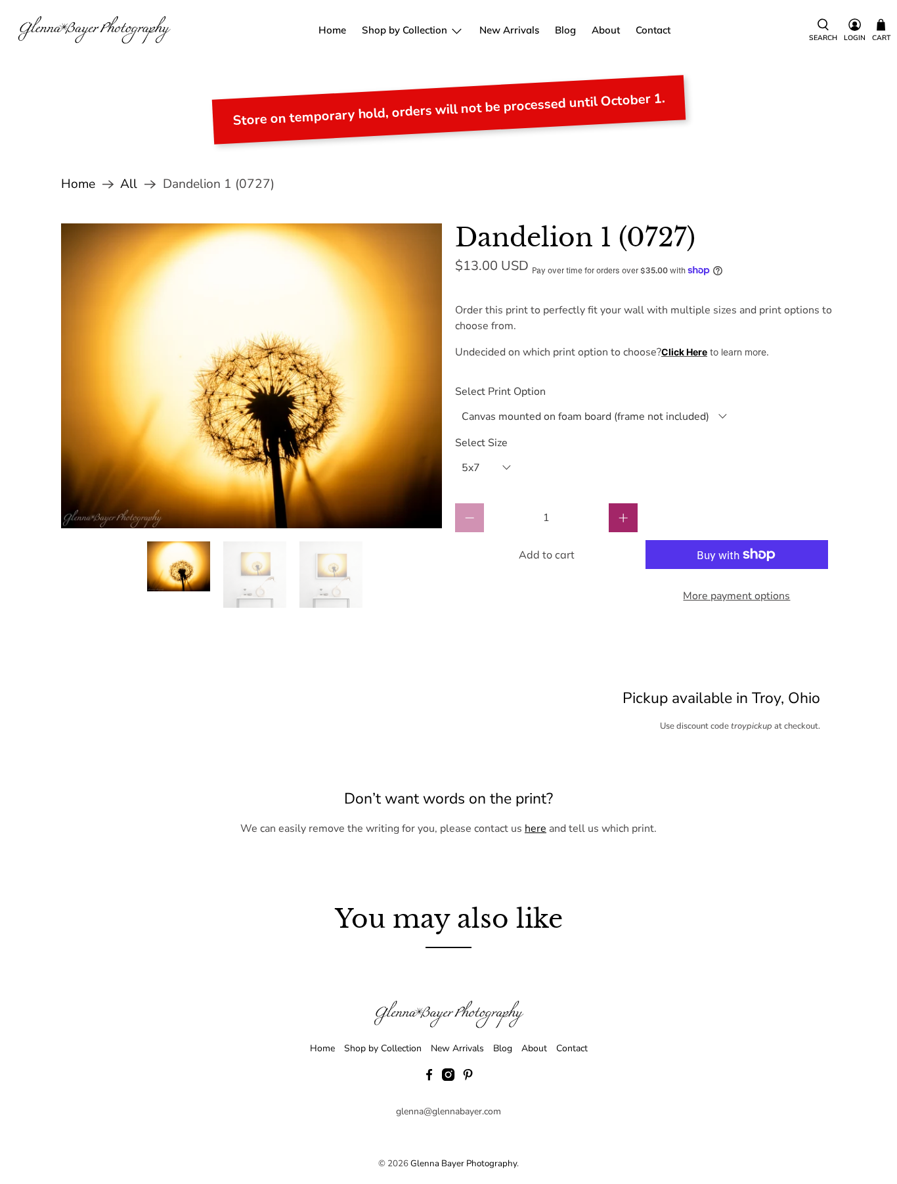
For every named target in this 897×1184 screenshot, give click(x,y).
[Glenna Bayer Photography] (94, 31)
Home (332, 30)
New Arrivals (509, 30)
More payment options (736, 596)
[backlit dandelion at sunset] (251, 375)
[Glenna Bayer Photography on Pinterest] (468, 1078)
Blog (565, 30)
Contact (653, 30)
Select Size (481, 443)
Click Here (684, 351)
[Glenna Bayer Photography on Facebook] (429, 1078)
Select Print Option (500, 391)
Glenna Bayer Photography (463, 1164)
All (128, 184)
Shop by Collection (404, 30)
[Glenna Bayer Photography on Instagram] (448, 1078)
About (606, 30)
